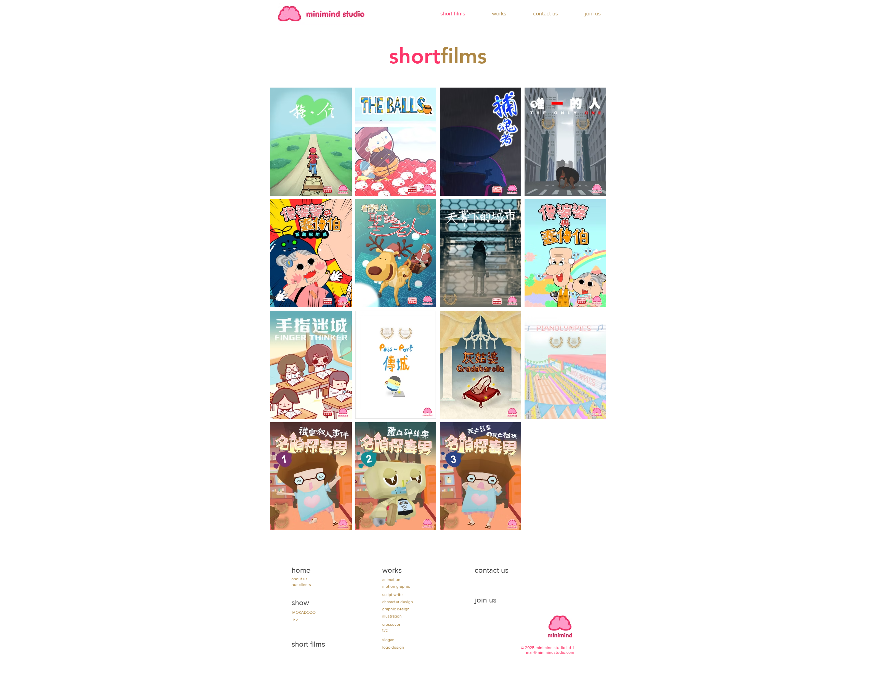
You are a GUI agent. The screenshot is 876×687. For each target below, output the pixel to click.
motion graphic (396, 586)
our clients (301, 584)
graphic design (396, 609)
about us (300, 578)
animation (391, 579)
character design (397, 601)
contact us (491, 570)
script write (392, 594)
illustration (392, 616)
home (301, 570)
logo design (393, 647)
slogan (388, 639)
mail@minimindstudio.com (550, 652)
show (300, 603)
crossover (391, 624)
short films (308, 644)
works (392, 570)
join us (486, 600)
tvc (385, 630)
